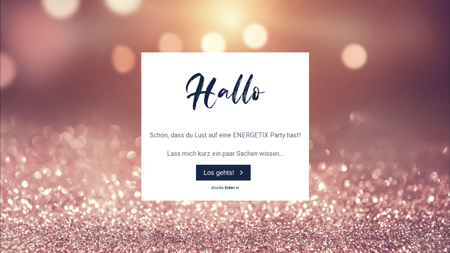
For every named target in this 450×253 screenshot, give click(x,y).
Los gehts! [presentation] (219, 172)
